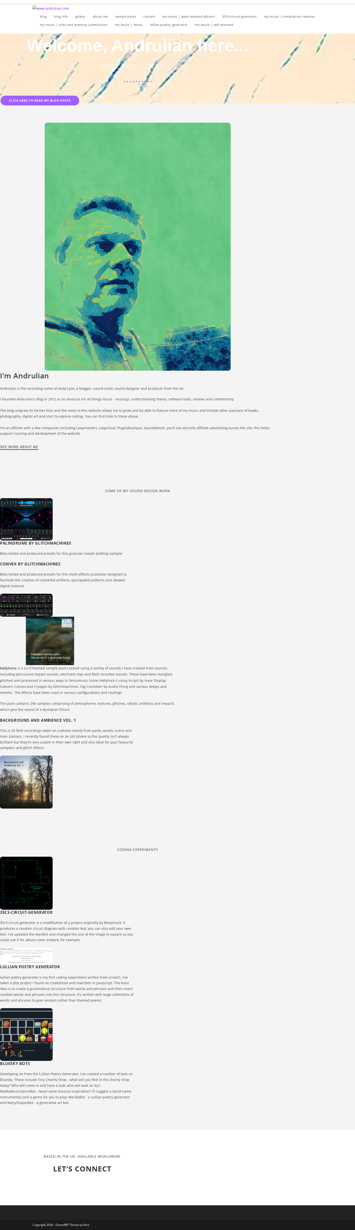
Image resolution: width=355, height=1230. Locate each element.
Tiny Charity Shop (52, 1079)
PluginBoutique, (130, 428)
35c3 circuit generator (18, 922)
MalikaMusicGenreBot (18, 1091)
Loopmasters (86, 428)
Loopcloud (107, 428)
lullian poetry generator (19, 977)
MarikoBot (76, 1097)
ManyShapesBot (20, 1102)
